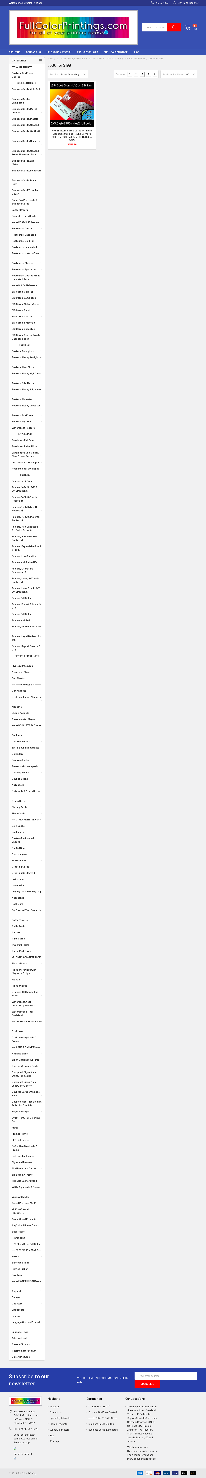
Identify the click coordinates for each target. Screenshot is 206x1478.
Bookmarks (18, 831)
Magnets (17, 706)
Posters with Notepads (25, 766)
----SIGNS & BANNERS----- (26, 1047)
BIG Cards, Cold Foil (22, 291)
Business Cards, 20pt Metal (24, 162)
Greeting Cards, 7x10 (23, 872)
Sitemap (54, 1441)
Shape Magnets (20, 712)
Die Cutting (18, 848)
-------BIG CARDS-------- (24, 285)
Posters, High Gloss (23, 367)
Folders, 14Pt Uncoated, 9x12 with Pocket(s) (25, 528)
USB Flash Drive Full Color (26, 1244)
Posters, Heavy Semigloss (26, 357)
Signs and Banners (22, 1162)
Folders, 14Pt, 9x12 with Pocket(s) (24, 508)
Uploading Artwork (59, 52)
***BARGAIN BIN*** (22, 66)
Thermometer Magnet (24, 719)
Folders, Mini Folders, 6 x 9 (26, 626)
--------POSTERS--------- (25, 344)
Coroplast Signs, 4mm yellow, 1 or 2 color (24, 1083)
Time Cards (18, 938)
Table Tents (18, 926)
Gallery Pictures (21, 1356)
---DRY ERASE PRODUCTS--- (27, 1023)
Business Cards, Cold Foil (26, 89)
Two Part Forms (20, 944)
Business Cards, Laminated (21, 101)
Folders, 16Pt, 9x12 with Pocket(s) (24, 538)
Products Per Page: (173, 74)
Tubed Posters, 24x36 (24, 1203)
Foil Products (19, 860)
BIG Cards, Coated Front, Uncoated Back (26, 337)
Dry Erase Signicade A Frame (24, 1039)
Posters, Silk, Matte (23, 383)
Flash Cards (18, 813)
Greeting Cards (20, 866)
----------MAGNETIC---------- (27, 684)
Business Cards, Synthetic (26, 131)
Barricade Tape (20, 1262)
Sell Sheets (18, 678)
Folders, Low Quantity (24, 556)
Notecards (18, 897)
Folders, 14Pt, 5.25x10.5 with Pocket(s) (24, 489)
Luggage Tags (20, 1331)
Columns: (121, 74)
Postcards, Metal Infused (26, 253)
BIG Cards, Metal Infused (25, 304)
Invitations (18, 879)
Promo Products (87, 52)
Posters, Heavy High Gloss (26, 373)
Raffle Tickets (20, 920)
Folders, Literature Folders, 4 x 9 (22, 570)
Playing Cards (19, 807)
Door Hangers (19, 854)
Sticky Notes (19, 800)
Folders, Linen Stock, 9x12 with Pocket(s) (26, 590)
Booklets (17, 735)
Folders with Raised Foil (25, 562)
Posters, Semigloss (23, 351)
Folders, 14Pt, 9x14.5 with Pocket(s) (26, 518)
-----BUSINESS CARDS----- (26, 82)
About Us (14, 52)
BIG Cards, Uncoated (23, 328)
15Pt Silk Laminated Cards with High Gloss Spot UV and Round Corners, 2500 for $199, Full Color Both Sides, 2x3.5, (72, 135)
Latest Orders (20, 209)
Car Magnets (19, 690)
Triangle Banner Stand (24, 1180)
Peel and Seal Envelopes (25, 468)
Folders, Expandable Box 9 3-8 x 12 (26, 548)
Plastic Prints (19, 963)
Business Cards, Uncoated (26, 141)
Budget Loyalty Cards (24, 216)
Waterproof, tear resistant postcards (23, 1003)
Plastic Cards (19, 985)
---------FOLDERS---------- (25, 474)
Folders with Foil (21, 620)
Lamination (18, 885)
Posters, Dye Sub (21, 421)
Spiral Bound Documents (25, 747)
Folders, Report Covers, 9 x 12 (26, 648)
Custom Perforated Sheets (23, 840)
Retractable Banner (23, 1155)
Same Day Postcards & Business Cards (24, 202)
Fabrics (16, 1315)
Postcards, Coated (22, 228)
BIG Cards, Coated (22, 316)
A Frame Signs (20, 1053)
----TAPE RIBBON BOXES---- (27, 1250)
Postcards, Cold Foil (23, 240)
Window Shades (20, 1196)
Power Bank (18, 1237)
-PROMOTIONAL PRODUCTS (20, 1211)
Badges (16, 1297)
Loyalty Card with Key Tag (26, 891)
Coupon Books (20, 778)
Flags (15, 1127)
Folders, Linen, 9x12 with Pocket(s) (25, 580)
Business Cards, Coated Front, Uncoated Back (25, 152)
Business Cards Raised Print (24, 182)
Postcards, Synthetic (24, 269)
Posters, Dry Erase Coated (22, 75)
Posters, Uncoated (22, 399)
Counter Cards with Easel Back (26, 1093)
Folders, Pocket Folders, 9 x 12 (26, 606)
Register (193, 2)
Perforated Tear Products (26, 910)
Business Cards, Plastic (25, 118)
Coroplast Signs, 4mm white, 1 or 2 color (24, 1074)
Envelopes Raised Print (25, 446)
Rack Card (17, 903)
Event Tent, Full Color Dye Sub (26, 1119)
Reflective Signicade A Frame (24, 1148)
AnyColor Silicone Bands (25, 1225)
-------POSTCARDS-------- (25, 222)
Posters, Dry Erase (22, 415)
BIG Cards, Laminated (24, 297)
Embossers (18, 1309)
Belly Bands (18, 825)
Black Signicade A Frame (25, 1059)
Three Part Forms (21, 950)
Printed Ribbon (20, 1268)
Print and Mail (19, 1338)
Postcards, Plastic (22, 263)
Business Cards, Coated (25, 124)
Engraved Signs (20, 1111)
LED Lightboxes (20, 1139)
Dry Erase (17, 1031)
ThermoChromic (21, 1344)
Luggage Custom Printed (26, 1322)
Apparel (16, 1291)
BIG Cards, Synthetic (23, 322)
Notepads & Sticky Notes (26, 791)
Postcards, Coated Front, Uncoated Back (26, 277)
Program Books (20, 760)
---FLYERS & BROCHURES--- (26, 657)
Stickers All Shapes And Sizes (25, 993)
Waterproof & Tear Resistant (22, 1013)
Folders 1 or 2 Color (22, 480)
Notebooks (18, 784)
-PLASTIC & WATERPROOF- (27, 957)
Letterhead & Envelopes (25, 462)
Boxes (15, 1256)
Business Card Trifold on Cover (25, 192)
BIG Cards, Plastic (22, 310)
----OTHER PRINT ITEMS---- (26, 819)
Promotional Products (24, 1219)
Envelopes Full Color (23, 440)
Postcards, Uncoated (24, 234)
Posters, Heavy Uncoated (26, 405)
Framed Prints (20, 1133)
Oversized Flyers (21, 672)
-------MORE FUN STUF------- (26, 1283)
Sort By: (54, 74)
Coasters (17, 1303)
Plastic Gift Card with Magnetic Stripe (24, 971)
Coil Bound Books (21, 741)
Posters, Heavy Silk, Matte (27, 389)
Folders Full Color (21, 598)
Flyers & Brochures (22, 665)
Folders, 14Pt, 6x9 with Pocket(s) (24, 499)
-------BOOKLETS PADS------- (26, 727)
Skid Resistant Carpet (24, 1168)
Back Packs (18, 1231)
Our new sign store (116, 52)
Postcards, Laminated (24, 247)
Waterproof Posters (23, 427)
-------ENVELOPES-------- (25, 433)
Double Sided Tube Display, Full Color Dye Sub (27, 1103)
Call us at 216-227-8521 (25, 1428)
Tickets (16, 932)
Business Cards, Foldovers (26, 170)
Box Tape (17, 1274)
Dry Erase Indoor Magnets (26, 696)
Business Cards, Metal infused (24, 110)
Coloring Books (20, 772)
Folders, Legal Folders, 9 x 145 (26, 638)
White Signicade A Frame (26, 1187)
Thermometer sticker (24, 1350)
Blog (136, 52)
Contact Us (33, 52)
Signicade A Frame (22, 1174)
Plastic (16, 979)
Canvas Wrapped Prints (25, 1065)
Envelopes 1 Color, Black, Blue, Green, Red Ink (25, 454)
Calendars (17, 753)
